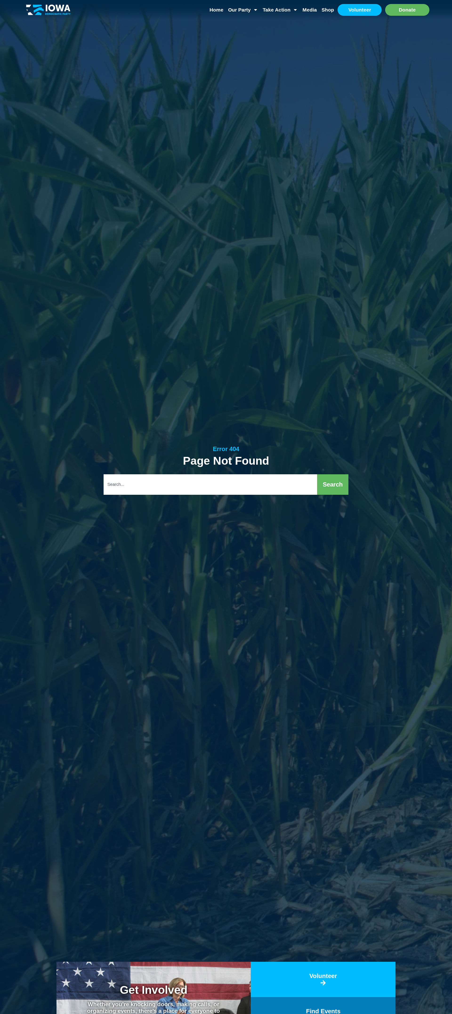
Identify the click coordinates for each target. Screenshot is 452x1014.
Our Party (239, 9)
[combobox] (210, 484)
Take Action (277, 9)
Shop (328, 9)
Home (216, 9)
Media (310, 9)
